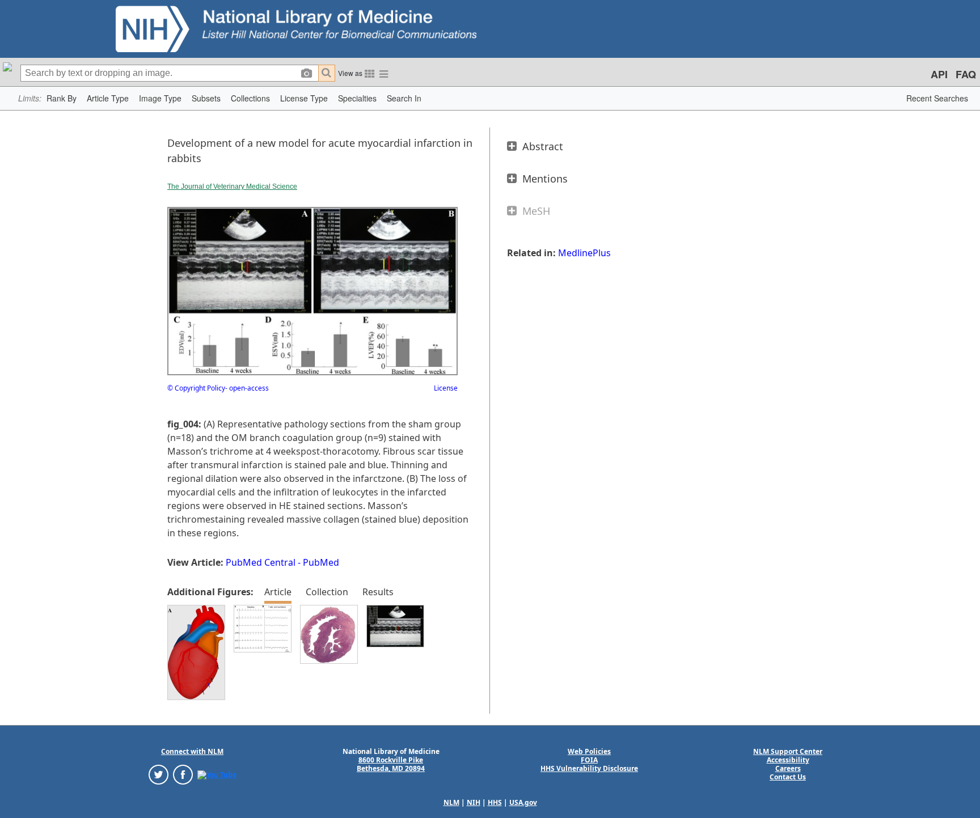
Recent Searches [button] (937, 98)
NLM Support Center (787, 751)
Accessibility (788, 760)
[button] (61, 98)
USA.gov (523, 802)
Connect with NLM (192, 751)
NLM (451, 802)
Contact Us (788, 777)
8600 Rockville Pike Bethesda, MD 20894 (391, 764)
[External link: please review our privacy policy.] (158, 774)
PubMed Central (260, 562)
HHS (495, 802)
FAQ (966, 74)
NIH (473, 802)
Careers (788, 768)
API (939, 74)
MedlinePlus (584, 253)
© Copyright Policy (196, 388)
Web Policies (589, 751)
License (446, 388)
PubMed (321, 562)
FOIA (589, 760)
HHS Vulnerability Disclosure (589, 768)
